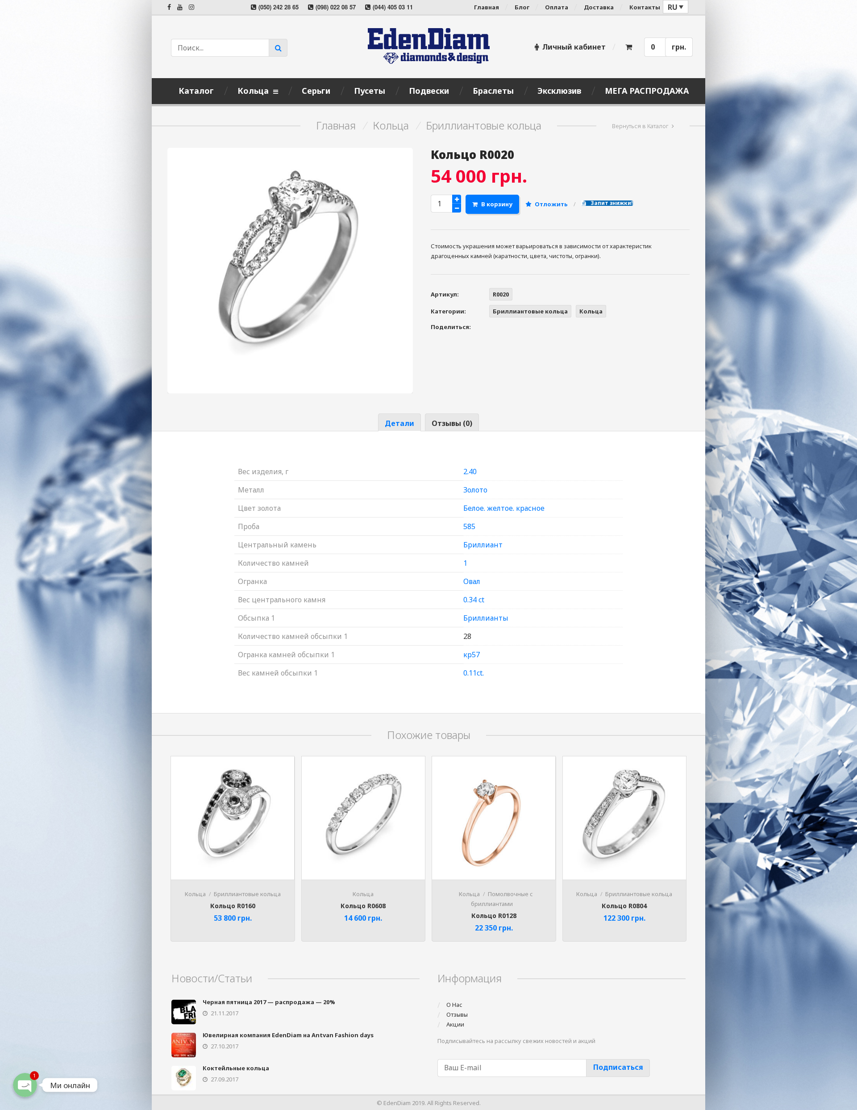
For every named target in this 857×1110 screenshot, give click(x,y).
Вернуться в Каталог (640, 126)
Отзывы (457, 1014)
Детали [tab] (399, 423)
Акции (455, 1024)
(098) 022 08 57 (336, 7)
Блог (522, 7)
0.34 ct (473, 600)
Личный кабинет (574, 47)
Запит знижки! (611, 203)
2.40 (470, 471)
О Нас (454, 1005)
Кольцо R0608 (363, 905)
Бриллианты (485, 618)
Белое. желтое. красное (504, 508)
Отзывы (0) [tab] (452, 423)
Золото (475, 490)
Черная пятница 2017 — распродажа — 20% (269, 1002)
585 (469, 526)
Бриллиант (483, 545)
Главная (486, 7)
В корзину (496, 204)
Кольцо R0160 (232, 905)
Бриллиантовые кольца (483, 125)
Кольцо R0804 (624, 905)
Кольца (391, 125)
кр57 (471, 654)
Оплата (556, 7)
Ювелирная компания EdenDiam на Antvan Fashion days (288, 1035)
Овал (471, 581)
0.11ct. (473, 673)
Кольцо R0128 (493, 915)
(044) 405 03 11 (393, 7)
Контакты (644, 7)
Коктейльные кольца (236, 1068)
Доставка (599, 7)
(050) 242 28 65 (278, 7)
